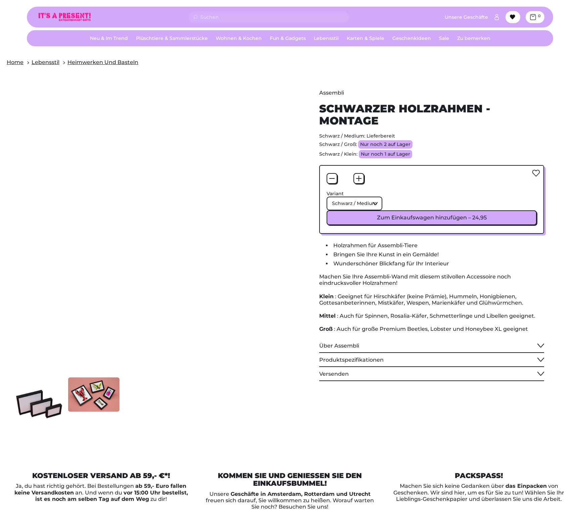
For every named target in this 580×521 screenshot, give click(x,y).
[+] (358, 178)
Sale (444, 38)
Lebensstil (45, 62)
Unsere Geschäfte (466, 17)
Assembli (331, 93)
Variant (335, 194)
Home (15, 62)
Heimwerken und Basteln (102, 62)
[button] (39, 403)
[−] (332, 178)
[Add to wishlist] (536, 173)
